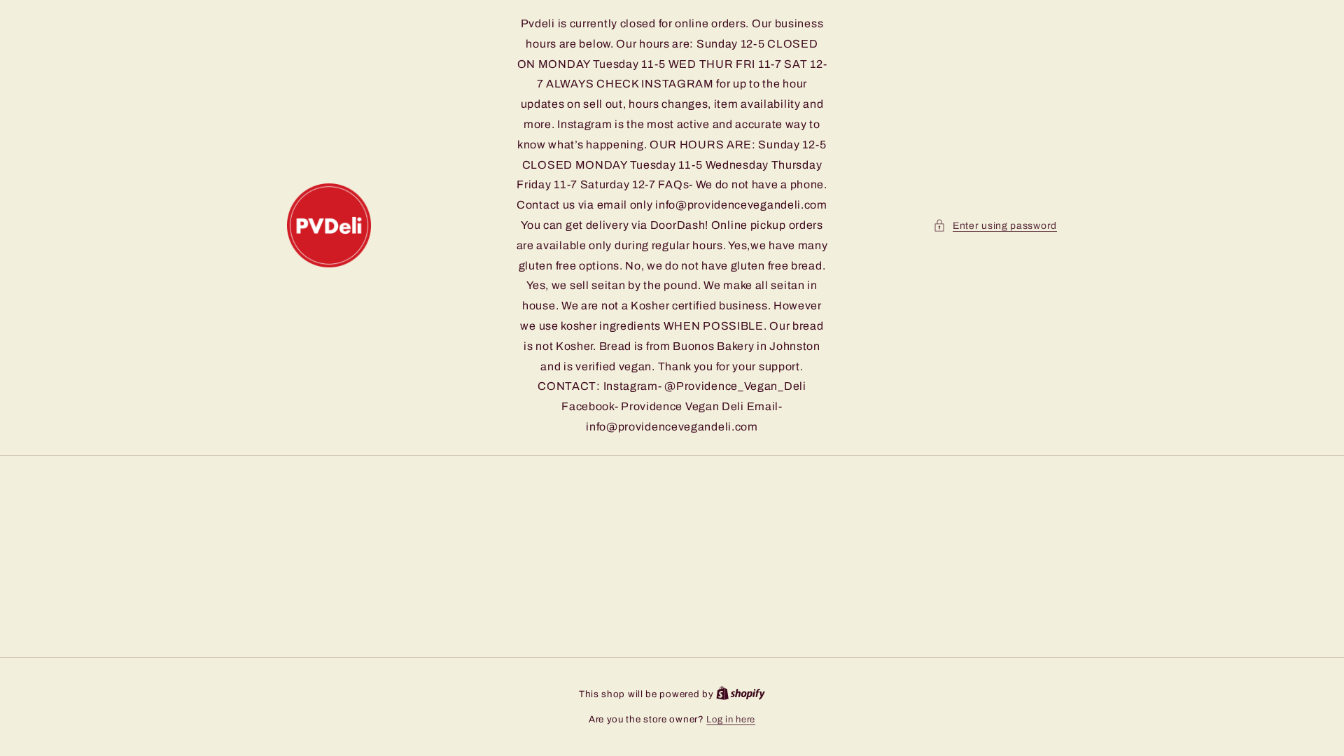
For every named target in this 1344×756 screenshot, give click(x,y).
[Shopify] (740, 694)
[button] (995, 225)
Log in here (730, 719)
